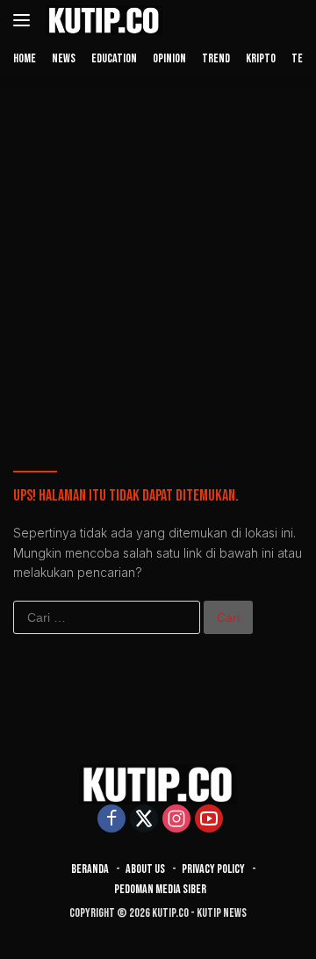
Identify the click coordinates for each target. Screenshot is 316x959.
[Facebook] (111, 819)
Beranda (90, 869)
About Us (145, 869)
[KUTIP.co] (101, 20)
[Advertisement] (158, 253)
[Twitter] (144, 819)
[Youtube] (209, 819)
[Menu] (25, 20)
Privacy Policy (213, 869)
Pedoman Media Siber (160, 889)
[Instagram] (176, 819)
